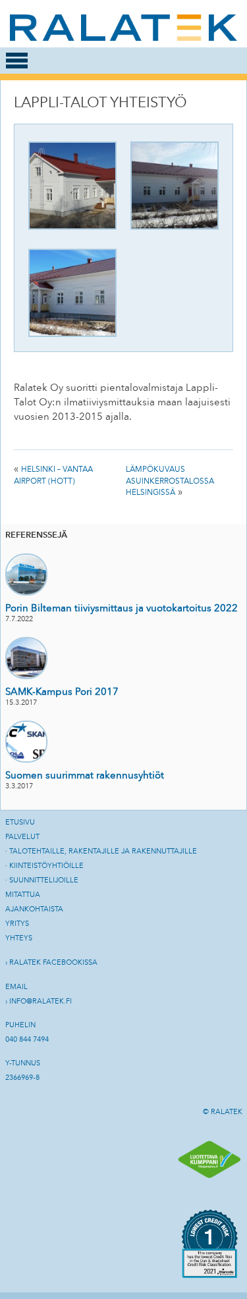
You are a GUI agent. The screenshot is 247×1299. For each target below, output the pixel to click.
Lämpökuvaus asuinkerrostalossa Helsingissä (170, 481)
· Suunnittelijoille (41, 880)
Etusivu (20, 822)
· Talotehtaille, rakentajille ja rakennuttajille (101, 851)
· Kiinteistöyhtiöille (44, 865)
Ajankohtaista (34, 909)
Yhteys (18, 938)
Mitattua (22, 894)
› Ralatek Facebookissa (51, 962)
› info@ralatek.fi (38, 1001)
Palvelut (22, 836)
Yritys (17, 923)
